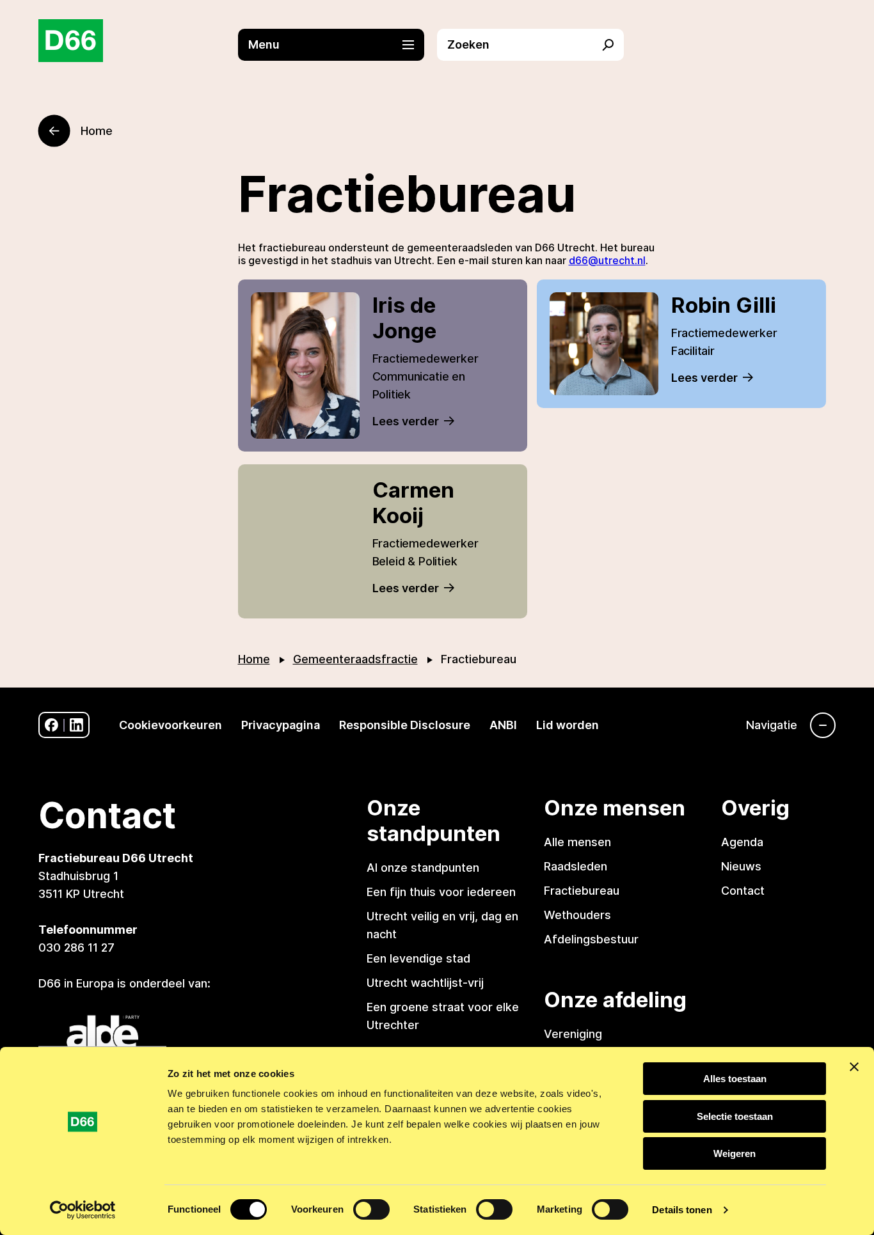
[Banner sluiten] (854, 1066)
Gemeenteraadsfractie (355, 659)
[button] (338, 45)
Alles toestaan (735, 1078)
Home (254, 659)
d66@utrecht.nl (607, 260)
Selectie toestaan (735, 1116)
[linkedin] (76, 725)
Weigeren (734, 1153)
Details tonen (681, 1209)
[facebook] (51, 725)
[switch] (371, 1209)
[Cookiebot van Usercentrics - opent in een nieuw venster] (83, 1210)
